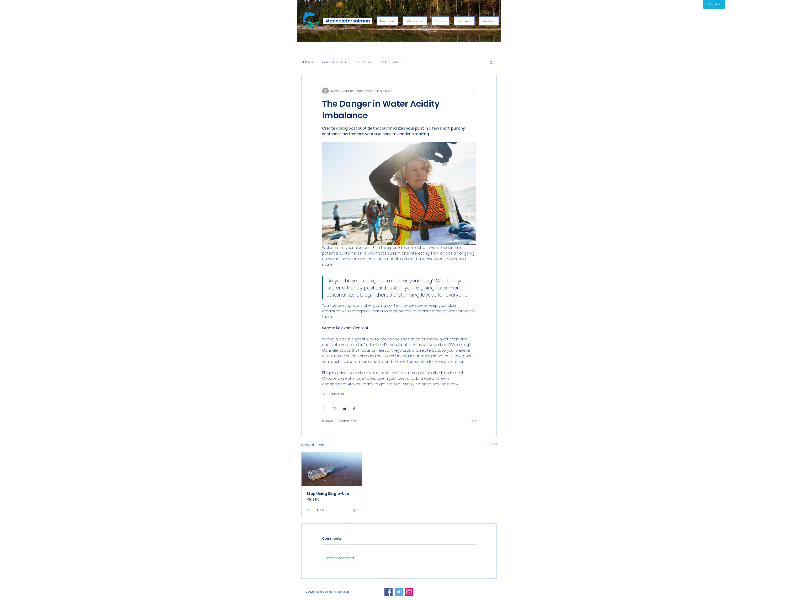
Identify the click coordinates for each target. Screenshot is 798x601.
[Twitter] (399, 592)
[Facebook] (388, 592)
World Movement (334, 62)
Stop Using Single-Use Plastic (328, 496)
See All (492, 444)
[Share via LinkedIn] (344, 408)
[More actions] (473, 90)
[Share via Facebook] (324, 408)
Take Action (363, 62)
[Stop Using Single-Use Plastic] (332, 469)
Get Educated (391, 62)
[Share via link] (355, 408)
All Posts (307, 62)
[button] (491, 62)
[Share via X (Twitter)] (334, 408)
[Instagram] (409, 592)
